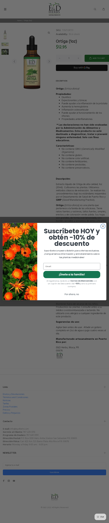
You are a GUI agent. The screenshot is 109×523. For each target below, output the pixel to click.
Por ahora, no (72, 294)
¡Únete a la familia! (72, 274)
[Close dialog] (103, 226)
